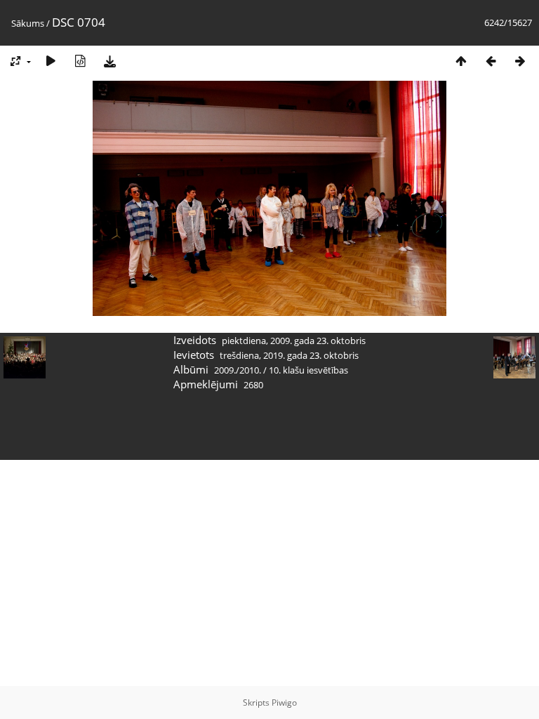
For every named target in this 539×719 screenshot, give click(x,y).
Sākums (27, 23)
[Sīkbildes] (461, 61)
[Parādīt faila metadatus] (80, 61)
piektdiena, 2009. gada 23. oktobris (294, 340)
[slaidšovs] (50, 61)
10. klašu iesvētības (308, 370)
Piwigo (284, 702)
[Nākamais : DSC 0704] (520, 61)
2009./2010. (237, 370)
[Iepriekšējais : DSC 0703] (490, 61)
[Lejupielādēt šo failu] (109, 61)
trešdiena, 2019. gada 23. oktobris (289, 355)
